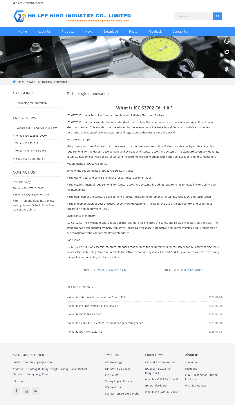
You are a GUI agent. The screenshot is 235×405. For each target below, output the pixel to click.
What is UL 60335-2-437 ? (112, 270)
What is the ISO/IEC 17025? (161, 391)
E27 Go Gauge (113, 362)
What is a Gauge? (195, 385)
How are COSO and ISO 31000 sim (36, 128)
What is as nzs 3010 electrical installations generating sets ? (106, 323)
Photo (133, 32)
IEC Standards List (156, 385)
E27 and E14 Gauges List (160, 362)
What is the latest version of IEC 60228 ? (93, 305)
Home (22, 32)
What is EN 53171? (26, 143)
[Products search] (217, 16)
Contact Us (180, 32)
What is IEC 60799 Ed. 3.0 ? (85, 314)
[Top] (226, 70)
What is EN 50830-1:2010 (30, 151)
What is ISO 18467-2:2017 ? (85, 331)
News (89, 32)
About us (191, 355)
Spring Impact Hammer (119, 381)
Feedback (155, 32)
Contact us (191, 362)
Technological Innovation (51, 81)
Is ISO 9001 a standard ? (30, 158)
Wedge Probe (113, 387)
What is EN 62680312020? (31, 135)
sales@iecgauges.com (29, 3)
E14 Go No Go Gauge (118, 368)
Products (68, 32)
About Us (44, 32)
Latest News (154, 355)
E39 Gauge (111, 375)
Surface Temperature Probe (122, 393)
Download (111, 32)
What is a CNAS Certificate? (161, 379)
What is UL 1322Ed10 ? (188, 270)
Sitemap (19, 381)
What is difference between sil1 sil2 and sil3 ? (97, 297)
